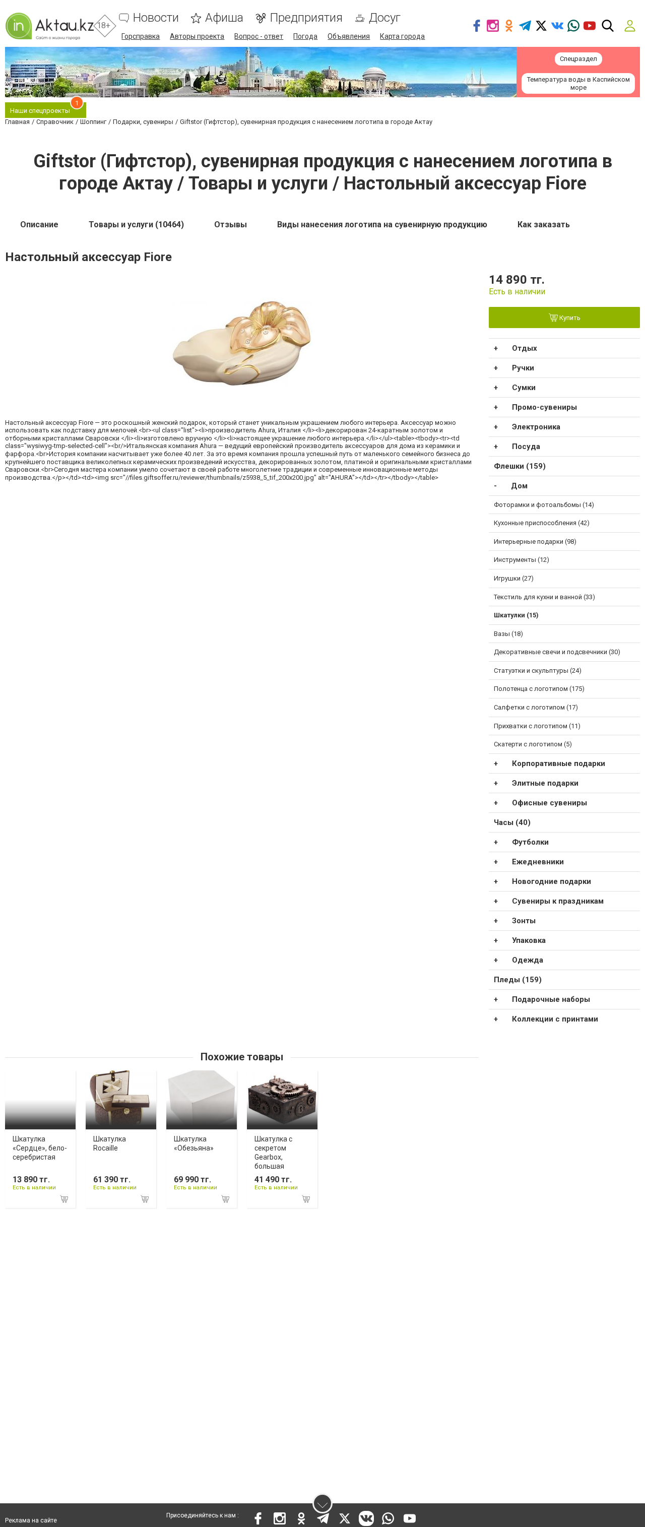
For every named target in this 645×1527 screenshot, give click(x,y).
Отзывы (230, 224)
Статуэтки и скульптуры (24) (538, 670)
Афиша (224, 18)
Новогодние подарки (551, 881)
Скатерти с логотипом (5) (533, 744)
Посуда (526, 446)
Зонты (524, 920)
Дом (519, 485)
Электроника (536, 426)
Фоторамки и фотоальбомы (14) (544, 504)
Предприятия (306, 18)
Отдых (524, 348)
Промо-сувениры (544, 407)
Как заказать (544, 224)
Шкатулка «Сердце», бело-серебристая (40, 1148)
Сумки (524, 387)
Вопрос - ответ (258, 36)
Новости (156, 18)
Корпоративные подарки (558, 763)
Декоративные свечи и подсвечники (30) (557, 652)
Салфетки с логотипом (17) (536, 707)
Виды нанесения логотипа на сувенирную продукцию (382, 224)
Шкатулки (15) (516, 615)
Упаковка (529, 940)
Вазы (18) (508, 634)
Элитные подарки (545, 783)
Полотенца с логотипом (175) (539, 688)
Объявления (349, 36)
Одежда (527, 960)
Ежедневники (538, 861)
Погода (305, 36)
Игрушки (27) (514, 578)
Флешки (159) (520, 466)
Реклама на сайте (31, 1520)
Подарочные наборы (551, 999)
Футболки (530, 842)
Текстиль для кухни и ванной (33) (544, 597)
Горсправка (140, 36)
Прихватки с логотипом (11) (537, 726)
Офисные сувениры (549, 802)
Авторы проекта (197, 36)
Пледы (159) (518, 979)
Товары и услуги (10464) (136, 224)
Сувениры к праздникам (558, 901)
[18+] (49, 26)
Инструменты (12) (521, 559)
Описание (39, 224)
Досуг (385, 18)
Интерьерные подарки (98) (535, 541)
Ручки (523, 367)
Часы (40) (512, 822)
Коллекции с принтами (555, 1019)
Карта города (402, 36)
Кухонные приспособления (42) (542, 523)
